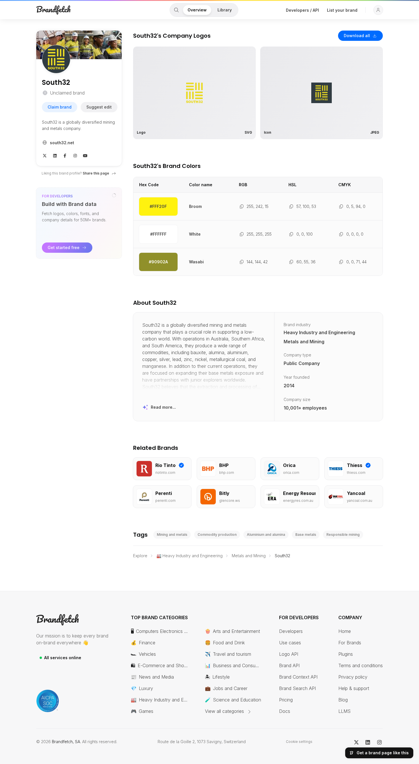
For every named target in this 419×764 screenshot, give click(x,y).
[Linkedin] (55, 155)
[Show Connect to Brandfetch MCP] (114, 195)
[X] (45, 155)
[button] (378, 10)
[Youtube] (85, 155)
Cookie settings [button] (299, 741)
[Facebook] (65, 155)
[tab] (176, 10)
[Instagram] (75, 155)
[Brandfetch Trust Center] (47, 700)
